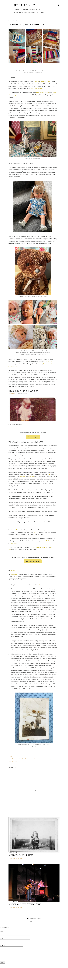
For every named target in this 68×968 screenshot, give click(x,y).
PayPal (46, 557)
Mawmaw (41, 758)
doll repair (20, 758)
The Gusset (13, 543)
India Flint (48, 541)
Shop (37, 12)
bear (13, 758)
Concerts (31, 12)
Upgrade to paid (33, 437)
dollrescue (26, 758)
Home (16, 12)
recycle (47, 758)
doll (16, 758)
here (40, 585)
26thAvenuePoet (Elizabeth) (39, 547)
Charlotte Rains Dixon (42, 92)
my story (36, 81)
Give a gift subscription (33, 561)
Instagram (22, 476)
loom (37, 758)
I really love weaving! (37, 88)
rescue (54, 758)
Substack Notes (45, 81)
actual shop (14, 574)
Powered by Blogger (35, 918)
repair (50, 758)
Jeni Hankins (25, 5)
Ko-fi (53, 557)
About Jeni (23, 12)
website (13, 570)
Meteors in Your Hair (20, 855)
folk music (32, 758)
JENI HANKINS (11, 393)
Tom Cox (36, 532)
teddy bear (11, 761)
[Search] (58, 5)
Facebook (31, 476)
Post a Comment (17, 858)
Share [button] (10, 756)
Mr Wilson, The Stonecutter (25, 904)
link (17, 530)
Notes (48, 474)
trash (16, 761)
